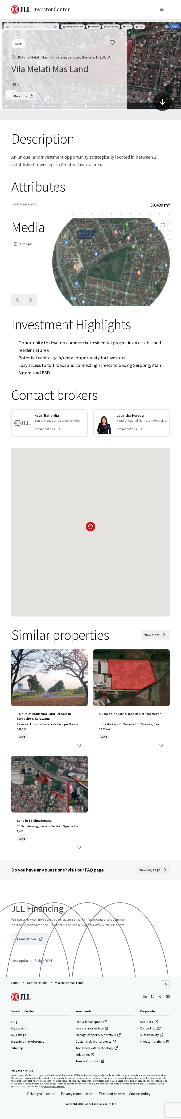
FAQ (14, 1022)
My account (19, 1028)
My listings (18, 1035)
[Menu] (162, 9)
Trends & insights (88, 1061)
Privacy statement (42, 1093)
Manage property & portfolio (96, 1035)
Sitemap (17, 1048)
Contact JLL (148, 1028)
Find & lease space (89, 1022)
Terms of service (112, 1093)
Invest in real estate (90, 1028)
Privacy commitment (78, 1093)
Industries (83, 1054)
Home (15, 983)
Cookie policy (139, 1093)
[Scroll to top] (165, 984)
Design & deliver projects (93, 1041)
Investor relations (152, 1041)
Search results (37, 983)
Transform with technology (94, 1048)
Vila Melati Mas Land (69, 983)
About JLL (147, 1022)
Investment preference (27, 1041)
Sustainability (149, 1035)
